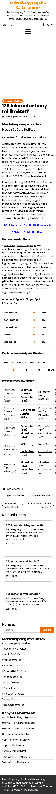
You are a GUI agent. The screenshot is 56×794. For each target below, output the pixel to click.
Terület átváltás (11, 682)
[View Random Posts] (4, 24)
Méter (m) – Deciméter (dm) (27, 450)
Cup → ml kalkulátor (13, 745)
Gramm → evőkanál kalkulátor (18, 722)
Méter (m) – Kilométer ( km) (10, 449)
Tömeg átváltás (11, 699)
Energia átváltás (11, 654)
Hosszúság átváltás (12, 101)
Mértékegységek (12, 116)
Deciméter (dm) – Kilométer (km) (27, 431)
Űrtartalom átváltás (13, 693)
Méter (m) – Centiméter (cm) (45, 450)
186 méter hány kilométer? (23, 593)
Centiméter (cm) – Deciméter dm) (10, 413)
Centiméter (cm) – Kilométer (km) (45, 413)
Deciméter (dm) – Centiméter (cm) (45, 431)
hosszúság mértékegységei (20, 245)
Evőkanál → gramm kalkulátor (18, 728)
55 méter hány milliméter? (22, 561)
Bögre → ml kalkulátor (14, 751)
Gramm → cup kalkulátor (15, 734)
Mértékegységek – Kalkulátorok (28, 5)
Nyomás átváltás (11, 659)
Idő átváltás (9, 688)
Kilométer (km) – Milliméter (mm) (33, 495)
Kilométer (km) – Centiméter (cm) (45, 468)
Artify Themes (29, 790)
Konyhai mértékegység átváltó (19, 717)
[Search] (11, 24)
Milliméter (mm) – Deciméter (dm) (27, 395)
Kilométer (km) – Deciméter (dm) (27, 468)
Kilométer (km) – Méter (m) (10, 467)
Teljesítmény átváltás (14, 648)
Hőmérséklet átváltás (14, 671)
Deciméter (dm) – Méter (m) (10, 431)
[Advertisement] (28, 67)
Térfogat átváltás (12, 676)
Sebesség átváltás (12, 665)
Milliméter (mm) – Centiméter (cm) (10, 395)
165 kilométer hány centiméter (25, 525)
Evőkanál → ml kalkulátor (15, 762)
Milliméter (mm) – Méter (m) (44, 395)
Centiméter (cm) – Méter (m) (27, 413)
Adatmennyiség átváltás (16, 643)
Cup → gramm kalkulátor (16, 739)
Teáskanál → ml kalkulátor (16, 756)
